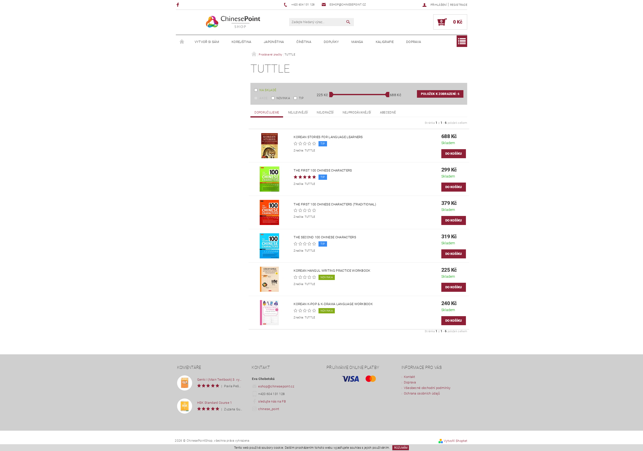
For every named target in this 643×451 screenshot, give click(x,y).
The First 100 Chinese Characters (323, 170)
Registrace (458, 5)
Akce (263, 98)
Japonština (274, 42)
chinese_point (268, 409)
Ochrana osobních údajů (422, 393)
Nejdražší (325, 112)
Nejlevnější (298, 112)
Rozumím (400, 447)
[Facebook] (178, 5)
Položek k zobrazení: (440, 94)
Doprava (413, 42)
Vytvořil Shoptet (455, 441)
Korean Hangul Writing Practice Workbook (332, 270)
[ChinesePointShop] (233, 22)
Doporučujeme (266, 112)
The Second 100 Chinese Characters (325, 237)
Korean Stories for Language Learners (328, 137)
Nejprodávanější (357, 112)
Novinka (283, 98)
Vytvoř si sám (207, 42)
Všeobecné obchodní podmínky (427, 388)
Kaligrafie (385, 42)
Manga (357, 42)
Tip (301, 98)
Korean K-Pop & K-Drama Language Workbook (333, 304)
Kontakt (409, 377)
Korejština (241, 42)
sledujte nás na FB (272, 401)
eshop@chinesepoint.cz (276, 386)
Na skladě (267, 90)
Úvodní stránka (182, 41)
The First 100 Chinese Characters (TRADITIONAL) (335, 204)
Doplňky (331, 42)
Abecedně (388, 112)
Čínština (303, 42)
